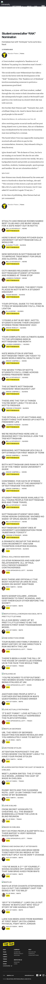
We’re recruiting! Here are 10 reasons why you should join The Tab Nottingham (22, 436)
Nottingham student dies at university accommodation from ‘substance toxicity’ (22, 530)
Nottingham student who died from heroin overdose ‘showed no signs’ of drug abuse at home (23, 516)
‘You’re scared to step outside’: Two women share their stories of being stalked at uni (23, 679)
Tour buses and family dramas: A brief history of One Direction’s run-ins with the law (22, 644)
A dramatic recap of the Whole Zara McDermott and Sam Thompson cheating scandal (21, 543)
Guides (23, 245)
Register (17, 962)
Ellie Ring (10, 740)
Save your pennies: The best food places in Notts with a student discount (22, 289)
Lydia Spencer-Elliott (15, 570)
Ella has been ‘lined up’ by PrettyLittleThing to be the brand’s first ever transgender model (22, 623)
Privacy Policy (18, 953)
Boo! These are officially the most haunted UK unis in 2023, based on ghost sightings (20, 581)
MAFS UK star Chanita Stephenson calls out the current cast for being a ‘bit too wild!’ (22, 888)
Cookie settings (33, 955)
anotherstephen (13, 549)
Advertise (17, 952)
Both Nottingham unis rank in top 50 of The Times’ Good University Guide (22, 466)
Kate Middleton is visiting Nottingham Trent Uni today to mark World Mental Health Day (21, 355)
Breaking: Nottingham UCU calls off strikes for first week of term (23, 451)
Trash (29, 649)
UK (8, 551)
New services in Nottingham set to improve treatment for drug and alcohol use (21, 256)
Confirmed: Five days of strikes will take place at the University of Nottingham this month (22, 483)
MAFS (21, 606)
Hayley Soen (11, 606)
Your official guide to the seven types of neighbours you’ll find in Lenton (23, 306)
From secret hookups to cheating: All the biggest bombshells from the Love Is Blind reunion (19, 813)
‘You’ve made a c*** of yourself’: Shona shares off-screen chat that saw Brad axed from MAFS (21, 869)
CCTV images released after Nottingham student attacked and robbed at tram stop (21, 273)
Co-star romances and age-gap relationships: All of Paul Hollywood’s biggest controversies (21, 564)
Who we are (32, 952)
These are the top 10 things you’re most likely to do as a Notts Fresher (19, 403)
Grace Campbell (13, 361)
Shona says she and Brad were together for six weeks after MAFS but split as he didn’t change (23, 852)
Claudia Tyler (12, 245)
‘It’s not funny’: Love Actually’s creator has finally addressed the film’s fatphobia (21, 715)
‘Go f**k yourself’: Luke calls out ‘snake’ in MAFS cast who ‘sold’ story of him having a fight (22, 904)
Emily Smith (11, 587)
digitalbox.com (10, 975)
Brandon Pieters (13, 53)
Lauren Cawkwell (14, 344)
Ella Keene (11, 311)
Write (29, 6)
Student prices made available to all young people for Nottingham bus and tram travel (23, 500)
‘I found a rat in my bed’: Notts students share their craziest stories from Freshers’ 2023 (21, 322)
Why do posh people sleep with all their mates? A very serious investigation (23, 833)
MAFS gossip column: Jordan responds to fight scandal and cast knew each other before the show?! (23, 599)
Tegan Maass (11, 295)
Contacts (31, 953)
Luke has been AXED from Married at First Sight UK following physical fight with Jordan (22, 921)
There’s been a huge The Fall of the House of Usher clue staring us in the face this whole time (22, 660)
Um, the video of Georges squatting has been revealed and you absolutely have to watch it (22, 734)
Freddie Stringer (13, 408)
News (22, 53)
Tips (35, 6)
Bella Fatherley (13, 228)
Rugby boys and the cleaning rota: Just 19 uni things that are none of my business (22, 792)
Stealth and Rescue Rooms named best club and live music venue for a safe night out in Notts (22, 223)
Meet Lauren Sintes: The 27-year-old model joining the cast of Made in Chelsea (21, 776)
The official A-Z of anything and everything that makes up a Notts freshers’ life (23, 419)
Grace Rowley (12, 328)
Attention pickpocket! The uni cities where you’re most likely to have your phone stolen (23, 754)
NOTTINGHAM (13, 231)
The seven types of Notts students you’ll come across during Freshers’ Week (20, 372)
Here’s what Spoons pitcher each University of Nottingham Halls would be (22, 239)
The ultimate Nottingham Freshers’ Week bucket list (18, 387)
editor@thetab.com (29, 975)
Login (15, 963)
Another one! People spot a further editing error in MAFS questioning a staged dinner (20, 696)
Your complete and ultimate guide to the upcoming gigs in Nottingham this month (23, 339)
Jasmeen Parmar (13, 278)
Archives (17, 955)
